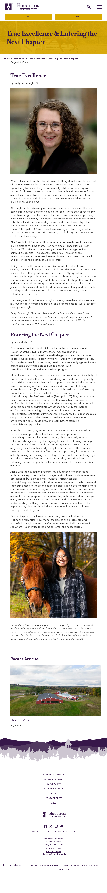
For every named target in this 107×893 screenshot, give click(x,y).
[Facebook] (45, 826)
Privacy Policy (54, 798)
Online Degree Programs (44, 866)
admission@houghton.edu (53, 854)
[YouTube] (61, 826)
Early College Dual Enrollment (81, 866)
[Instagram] (56, 826)
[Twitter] (50, 826)
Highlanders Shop (53, 789)
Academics (65, 870)
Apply (79, 17)
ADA (53, 803)
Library (54, 794)
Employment (53, 784)
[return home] (22, 7)
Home (6, 59)
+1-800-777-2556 (53, 849)
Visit (28, 17)
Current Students (53, 775)
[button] (99, 6)
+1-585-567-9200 (53, 851)
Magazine (19, 59)
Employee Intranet (53, 779)
